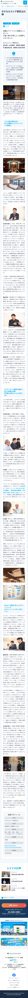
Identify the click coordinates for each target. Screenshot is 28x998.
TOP (3, 6)
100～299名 (16, 23)
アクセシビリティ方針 (14, 982)
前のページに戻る (9, 897)
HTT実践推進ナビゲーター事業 (8, 3)
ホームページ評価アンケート (14, 987)
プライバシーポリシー (14, 978)
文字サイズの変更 (14, 985)
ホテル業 (7, 23)
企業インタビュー (11, 6)
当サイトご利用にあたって (14, 980)
